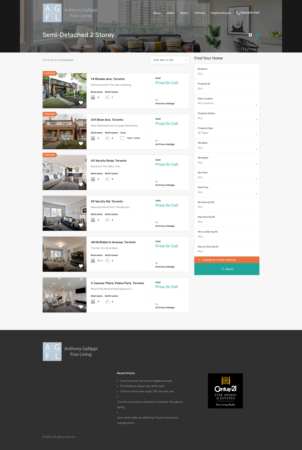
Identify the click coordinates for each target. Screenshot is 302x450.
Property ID (204, 83)
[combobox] (170, 60)
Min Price (203, 172)
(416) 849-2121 (249, 13)
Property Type (205, 128)
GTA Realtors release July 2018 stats (142, 386)
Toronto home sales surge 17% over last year (147, 391)
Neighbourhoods (221, 13)
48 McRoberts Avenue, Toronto (113, 242)
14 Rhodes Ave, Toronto (108, 79)
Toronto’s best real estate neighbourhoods (146, 380)
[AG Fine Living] (71, 20)
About (157, 13)
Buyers (184, 13)
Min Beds (202, 143)
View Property (64, 101)
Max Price (203, 187)
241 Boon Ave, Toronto (107, 119)
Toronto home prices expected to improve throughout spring (150, 404)
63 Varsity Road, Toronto (109, 160)
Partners (200, 13)
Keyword (202, 69)
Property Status (206, 113)
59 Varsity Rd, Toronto (107, 201)
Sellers (170, 13)
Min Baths (203, 157)
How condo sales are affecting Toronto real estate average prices (147, 420)
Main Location (205, 98)
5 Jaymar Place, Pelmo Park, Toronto (117, 283)
